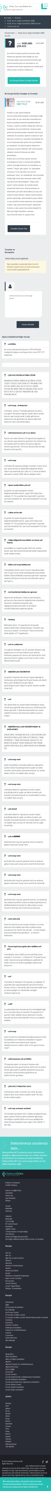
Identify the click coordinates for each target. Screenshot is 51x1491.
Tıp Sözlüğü (9, 1221)
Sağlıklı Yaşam (10, 1229)
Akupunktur (9, 1354)
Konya (7, 1419)
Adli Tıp (8, 1255)
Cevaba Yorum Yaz (19, 229)
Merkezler (8, 1219)
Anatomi (8, 1260)
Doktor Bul (9, 1196)
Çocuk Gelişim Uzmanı (13, 1384)
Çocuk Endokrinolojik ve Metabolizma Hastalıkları (22, 1377)
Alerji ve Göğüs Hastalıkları (14, 1359)
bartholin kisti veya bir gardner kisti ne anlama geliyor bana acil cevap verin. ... (23, 842)
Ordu (7, 1429)
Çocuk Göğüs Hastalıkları (14, 1390)
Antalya (7, 1413)
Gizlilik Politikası (11, 1185)
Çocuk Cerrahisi (11, 1374)
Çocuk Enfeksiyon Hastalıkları (15, 1379)
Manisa (7, 1434)
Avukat (7, 1273)
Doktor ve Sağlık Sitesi (13, 1190)
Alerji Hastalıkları (11, 1357)
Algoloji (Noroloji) (11, 1367)
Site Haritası (9, 1234)
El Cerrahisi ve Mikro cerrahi (15, 1315)
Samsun (8, 1439)
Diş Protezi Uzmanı (12, 1312)
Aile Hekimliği (10, 1340)
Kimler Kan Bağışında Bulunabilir (16, 1237)
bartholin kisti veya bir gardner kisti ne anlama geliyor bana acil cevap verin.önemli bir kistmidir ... (25, 861)
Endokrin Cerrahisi (11, 1325)
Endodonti (9, 1323)
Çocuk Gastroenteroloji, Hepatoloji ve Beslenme (22, 1382)
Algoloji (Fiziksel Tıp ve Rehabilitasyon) (19, 1364)
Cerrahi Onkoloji (11, 1283)
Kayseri (7, 1436)
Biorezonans (9, 1281)
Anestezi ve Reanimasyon (14, 1266)
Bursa (7, 1411)
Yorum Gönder (28, 324)
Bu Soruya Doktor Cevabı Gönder (24, 80)
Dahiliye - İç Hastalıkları (13, 1288)
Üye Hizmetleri (10, 1198)
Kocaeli (8, 1426)
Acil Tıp (8, 1253)
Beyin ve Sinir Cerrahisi (13, 1278)
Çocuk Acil (9, 1372)
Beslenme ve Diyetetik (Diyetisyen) (17, 1276)
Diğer (7, 1305)
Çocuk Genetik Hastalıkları (14, 1387)
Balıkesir (8, 1441)
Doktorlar (8, 1211)
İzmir (7, 1406)
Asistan (8, 1268)
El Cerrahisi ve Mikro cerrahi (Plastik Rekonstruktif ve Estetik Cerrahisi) (26, 1318)
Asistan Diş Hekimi (11, 1271)
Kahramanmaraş (10, 1444)
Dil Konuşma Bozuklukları (14, 1307)
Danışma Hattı (9, 33)
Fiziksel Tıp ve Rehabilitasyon (15, 1330)
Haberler (8, 1216)
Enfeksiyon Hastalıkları (13, 1328)
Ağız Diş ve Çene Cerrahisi (14, 1258)
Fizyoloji (8, 1333)
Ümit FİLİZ (22, 104)
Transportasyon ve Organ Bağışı (16, 1232)
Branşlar (8, 1246)
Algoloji (8, 1362)
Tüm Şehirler (9, 1447)
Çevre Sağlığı (10, 1369)
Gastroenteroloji (11, 1338)
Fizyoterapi (9, 1335)
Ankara (7, 1408)
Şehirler (8, 1396)
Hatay (7, 1431)
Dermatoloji (9, 1302)
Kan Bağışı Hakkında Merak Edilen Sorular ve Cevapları (24, 1239)
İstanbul (8, 1403)
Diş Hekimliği (9, 1310)
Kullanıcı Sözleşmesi (12, 1183)
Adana (7, 1416)
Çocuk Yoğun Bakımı (12, 1286)
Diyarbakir (8, 1424)
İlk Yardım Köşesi (11, 1224)
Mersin (7, 1421)
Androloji (8, 1263)
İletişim (7, 1201)
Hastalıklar (9, 1193)
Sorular (8, 1206)
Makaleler (8, 1208)
